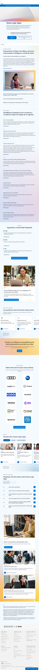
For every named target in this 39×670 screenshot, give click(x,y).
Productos (15, 633)
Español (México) (5, 661)
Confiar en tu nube (3, 639)
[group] (24, 323)
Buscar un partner (3, 650)
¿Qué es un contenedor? (29, 657)
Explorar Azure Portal (9, 626)
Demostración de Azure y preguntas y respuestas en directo (31, 640)
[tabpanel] (19, 456)
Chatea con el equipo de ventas (32, 668)
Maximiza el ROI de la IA (17, 641)
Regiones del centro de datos (5, 638)
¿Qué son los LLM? (28, 655)
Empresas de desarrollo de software (6, 647)
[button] (19, 44)
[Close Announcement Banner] (34, 5)
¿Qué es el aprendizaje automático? (31, 650)
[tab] (6, 440)
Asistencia (27, 638)
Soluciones (27, 633)
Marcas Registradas (22, 666)
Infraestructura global (4, 636)
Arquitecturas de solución (29, 636)
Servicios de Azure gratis (17, 636)
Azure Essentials (3, 641)
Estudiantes (15, 652)
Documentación (16, 647)
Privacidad (12, 666)
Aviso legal (16, 666)
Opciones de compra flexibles (18, 638)
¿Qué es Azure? (3, 633)
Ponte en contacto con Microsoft (5, 666)
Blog (14, 649)
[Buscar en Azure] (1, 1)
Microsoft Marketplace (4, 649)
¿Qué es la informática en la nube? (30, 647)
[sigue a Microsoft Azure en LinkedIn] (18, 626)
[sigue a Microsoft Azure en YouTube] (20, 626)
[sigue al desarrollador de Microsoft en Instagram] (16, 626)
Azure (2, 3)
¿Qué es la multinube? (29, 649)
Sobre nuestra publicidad (29, 666)
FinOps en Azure (16, 639)
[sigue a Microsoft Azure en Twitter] (14, 626)
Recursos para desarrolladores (18, 650)
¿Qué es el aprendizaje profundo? (30, 652)
